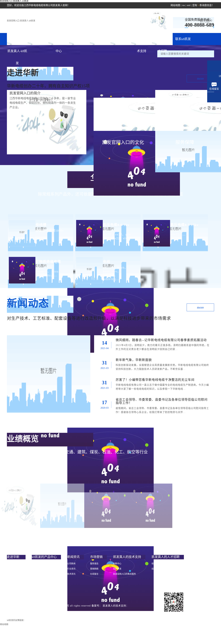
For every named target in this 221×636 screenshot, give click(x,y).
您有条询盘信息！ (203, 5)
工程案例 (121, 39)
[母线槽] (21, 230)
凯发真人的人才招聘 (162, 41)
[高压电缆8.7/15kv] (156, 230)
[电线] (89, 267)
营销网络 (94, 569)
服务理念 (94, 563)
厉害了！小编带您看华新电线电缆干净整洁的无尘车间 (155, 380)
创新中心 (117, 563)
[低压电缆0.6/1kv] (89, 230)
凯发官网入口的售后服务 (124, 574)
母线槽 (41, 225)
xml (188, 5)
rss (183, 5)
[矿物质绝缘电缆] (21, 267)
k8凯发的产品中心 (58, 41)
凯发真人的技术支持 (141, 41)
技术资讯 (71, 574)
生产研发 (117, 569)
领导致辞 (11, 569)
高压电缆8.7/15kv (184, 225)
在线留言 (94, 574)
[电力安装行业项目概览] (106, 506)
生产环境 (11, 589)
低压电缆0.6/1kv (116, 225)
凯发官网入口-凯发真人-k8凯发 (21, 21)
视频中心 (11, 584)
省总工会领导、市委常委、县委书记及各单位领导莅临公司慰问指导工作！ (162, 401)
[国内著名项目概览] (62, 506)
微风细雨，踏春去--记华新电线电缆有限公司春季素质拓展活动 (161, 340)
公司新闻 (71, 563)
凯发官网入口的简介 (16, 563)
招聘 (154, 569)
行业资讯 (71, 569)
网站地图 (175, 5)
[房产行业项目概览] (150, 506)
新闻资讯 (79, 39)
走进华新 (38, 39)
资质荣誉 (11, 579)
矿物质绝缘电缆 (48, 262)
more (200, 78)
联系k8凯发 (183, 39)
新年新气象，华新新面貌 (134, 360)
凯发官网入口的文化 (16, 574)
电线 (106, 262)
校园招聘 (156, 563)
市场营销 (100, 39)
